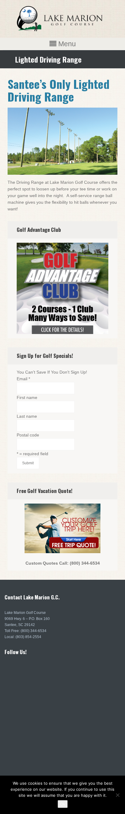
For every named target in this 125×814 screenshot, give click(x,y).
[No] (117, 795)
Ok (62, 804)
